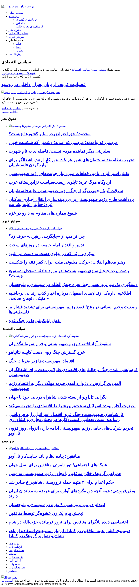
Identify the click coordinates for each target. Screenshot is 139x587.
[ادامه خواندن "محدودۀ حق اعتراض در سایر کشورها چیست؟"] (37, 125)
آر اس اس (15, 560)
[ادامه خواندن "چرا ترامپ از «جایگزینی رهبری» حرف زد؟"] (35, 228)
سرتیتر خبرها (16, 36)
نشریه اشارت (17, 567)
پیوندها (12, 553)
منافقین (20, 23)
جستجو (13, 570)
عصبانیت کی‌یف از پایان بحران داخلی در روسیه (43, 84)
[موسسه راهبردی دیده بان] (18, 6)
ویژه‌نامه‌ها (15, 53)
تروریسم (14, 16)
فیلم (18, 43)
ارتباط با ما (15, 546)
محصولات (14, 563)
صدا (18, 47)
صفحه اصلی (16, 12)
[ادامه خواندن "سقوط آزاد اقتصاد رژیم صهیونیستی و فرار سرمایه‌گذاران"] (44, 335)
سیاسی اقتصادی (18, 33)
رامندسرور (7, 580)
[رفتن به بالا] (9, 577)
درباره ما (14, 543)
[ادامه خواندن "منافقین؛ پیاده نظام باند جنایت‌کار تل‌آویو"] (34, 448)
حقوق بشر (15, 29)
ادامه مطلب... (9, 111)
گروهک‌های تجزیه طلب (29, 26)
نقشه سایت (16, 557)
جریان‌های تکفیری (26, 19)
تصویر (19, 50)
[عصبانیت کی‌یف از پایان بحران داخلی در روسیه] (30, 92)
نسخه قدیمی (16, 550)
